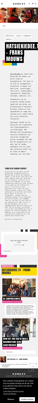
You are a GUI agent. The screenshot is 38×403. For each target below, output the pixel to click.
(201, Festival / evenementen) (20, 364)
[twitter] (36, 364)
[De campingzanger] (19, 287)
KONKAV (19, 4)
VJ (30, 313)
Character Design (19, 306)
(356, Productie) (6, 365)
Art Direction (16, 305)
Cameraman (8, 306)
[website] (30, 364)
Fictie (20, 309)
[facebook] (33, 364)
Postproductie (9, 311)
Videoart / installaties (18, 313)
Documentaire (16, 307)
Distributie (9, 307)
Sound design (19, 312)
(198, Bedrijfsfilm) (7, 364)
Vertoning (8, 313)
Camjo (13, 306)
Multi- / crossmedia (23, 310)
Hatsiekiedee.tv (16, 74)
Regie (20, 311)
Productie (9, 39)
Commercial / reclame (29, 306)
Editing (21, 307)
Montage (16, 310)
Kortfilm (8, 310)
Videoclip (26, 313)
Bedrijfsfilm (10, 36)
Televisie (31, 312)
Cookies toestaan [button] (27, 399)
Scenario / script (10, 312)
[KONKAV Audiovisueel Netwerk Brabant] (19, 375)
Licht (12, 310)
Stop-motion (25, 312)
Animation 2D (9, 305)
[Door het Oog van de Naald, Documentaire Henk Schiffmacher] (19, 327)
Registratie (25, 311)
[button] (29, 3)
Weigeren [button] (10, 399)
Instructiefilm (30, 309)
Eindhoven (5, 366)
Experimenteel (27, 307)
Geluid (24, 309)
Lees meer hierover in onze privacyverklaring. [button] (13, 392)
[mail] (33, 366)
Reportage (30, 311)
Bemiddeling (30, 305)
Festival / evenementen (23, 36)
